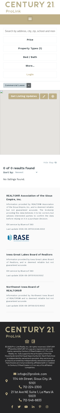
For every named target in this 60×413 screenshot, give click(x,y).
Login (30, 74)
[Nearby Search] (53, 96)
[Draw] (44, 96)
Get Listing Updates (24, 96)
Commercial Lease (17, 85)
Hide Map (48, 162)
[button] (30, 18)
